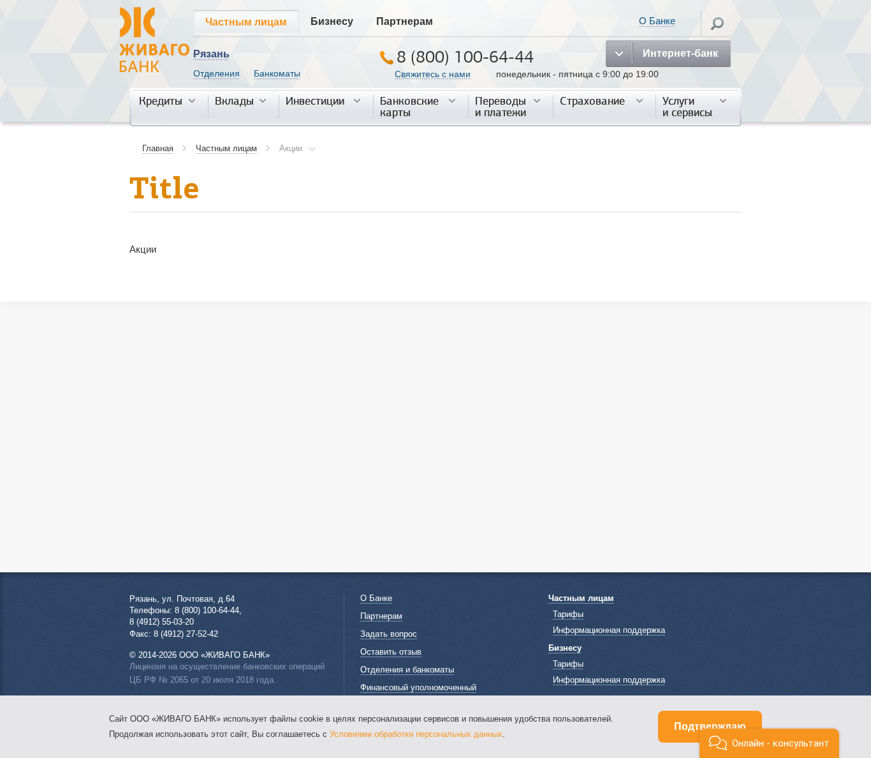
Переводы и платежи (500, 107)
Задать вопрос (388, 634)
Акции (290, 148)
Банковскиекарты (409, 107)
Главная (157, 148)
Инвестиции (315, 101)
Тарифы (568, 614)
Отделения (216, 73)
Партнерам (404, 21)
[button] (769, 743)
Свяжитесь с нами (433, 74)
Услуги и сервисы (687, 107)
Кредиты (160, 101)
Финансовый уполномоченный (418, 687)
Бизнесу (332, 21)
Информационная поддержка (609, 630)
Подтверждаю (710, 726)
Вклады (234, 101)
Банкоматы (277, 73)
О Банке (657, 20)
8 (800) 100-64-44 (465, 57)
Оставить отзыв (390, 652)
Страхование (592, 101)
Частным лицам (246, 22)
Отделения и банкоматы (407, 669)
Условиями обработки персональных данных (416, 734)
